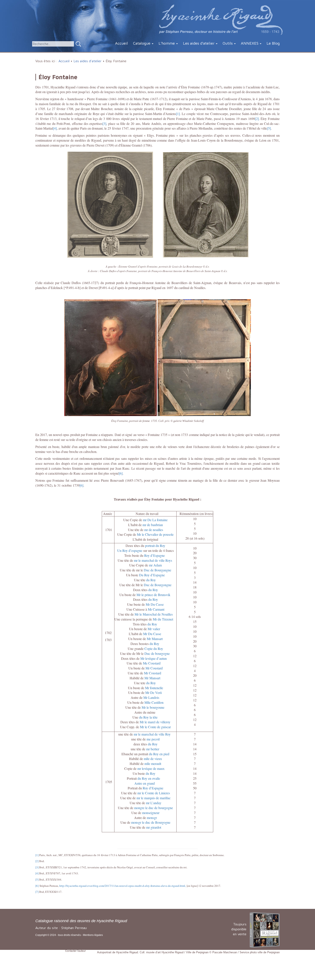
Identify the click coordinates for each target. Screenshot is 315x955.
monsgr (152, 817)
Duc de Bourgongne (157, 585)
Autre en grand (144, 783)
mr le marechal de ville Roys (153, 560)
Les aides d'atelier (198, 43)
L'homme (167, 43)
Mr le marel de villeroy (155, 722)
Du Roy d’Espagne (152, 575)
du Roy (151, 580)
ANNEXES (249, 43)
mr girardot (153, 827)
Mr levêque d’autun (153, 658)
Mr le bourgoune (153, 707)
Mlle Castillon (154, 702)
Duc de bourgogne (157, 653)
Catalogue (141, 43)
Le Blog (273, 43)
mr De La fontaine (155, 520)
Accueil (121, 43)
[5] (269, 128)
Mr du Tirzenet (163, 619)
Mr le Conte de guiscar (155, 727)
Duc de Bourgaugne (157, 570)
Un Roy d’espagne (129, 550)
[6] (121, 473)
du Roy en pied (159, 754)
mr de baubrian (152, 524)
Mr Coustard (154, 668)
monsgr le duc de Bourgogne (150, 822)
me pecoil (153, 739)
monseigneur (150, 812)
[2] (257, 118)
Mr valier (154, 629)
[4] (55, 128)
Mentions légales (93, 935)
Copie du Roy (153, 648)
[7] (37, 892)
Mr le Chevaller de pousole (155, 534)
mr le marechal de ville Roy (152, 734)
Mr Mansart (155, 638)
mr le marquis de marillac (153, 798)
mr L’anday (153, 803)
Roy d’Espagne (155, 555)
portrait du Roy (155, 545)
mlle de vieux (153, 758)
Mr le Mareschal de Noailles (154, 614)
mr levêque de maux (151, 768)
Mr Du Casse (155, 604)
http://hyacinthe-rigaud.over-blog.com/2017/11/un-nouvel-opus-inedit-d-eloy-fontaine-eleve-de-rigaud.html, (122, 886)
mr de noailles (153, 529)
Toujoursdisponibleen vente (238, 929)
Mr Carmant (156, 609)
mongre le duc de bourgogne (153, 807)
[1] (178, 113)
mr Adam (155, 565)
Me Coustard (152, 663)
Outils (228, 43)
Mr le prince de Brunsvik (153, 594)
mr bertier (152, 749)
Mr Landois (151, 697)
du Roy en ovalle (149, 778)
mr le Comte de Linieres (153, 793)
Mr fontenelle (154, 688)
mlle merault (152, 763)
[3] (104, 123)
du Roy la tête (148, 717)
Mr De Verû (154, 692)
